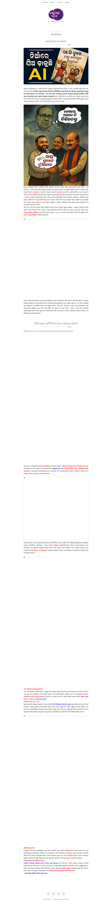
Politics (60, 2)
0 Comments (57, 44)
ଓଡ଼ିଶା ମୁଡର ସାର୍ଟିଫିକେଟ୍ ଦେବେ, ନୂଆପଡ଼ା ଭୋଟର (56, 323)
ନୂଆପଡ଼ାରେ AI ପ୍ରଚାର (56, 41)
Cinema (45, 2)
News (67, 2)
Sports (52, 2)
